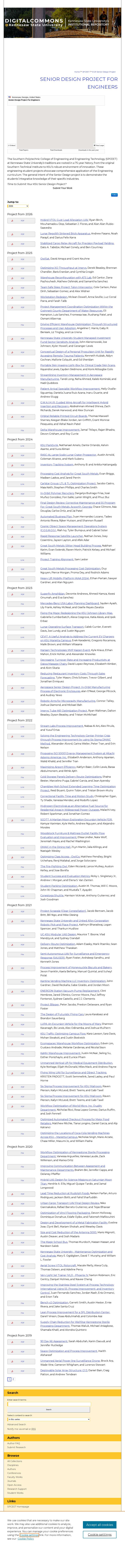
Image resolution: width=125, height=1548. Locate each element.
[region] (62, 1529)
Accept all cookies (99, 1525)
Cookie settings (29, 1535)
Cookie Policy (26, 1538)
